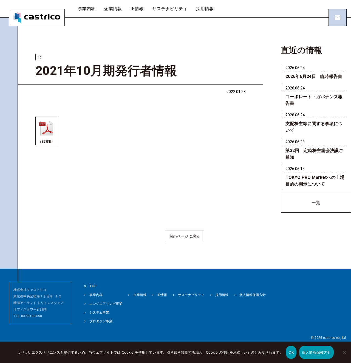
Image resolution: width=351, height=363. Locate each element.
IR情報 (137, 8)
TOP (92, 286)
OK (291, 352)
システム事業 (99, 312)
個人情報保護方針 (252, 295)
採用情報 (205, 8)
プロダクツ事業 (100, 321)
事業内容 (86, 8)
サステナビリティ (169, 8)
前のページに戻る (184, 236)
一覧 (316, 202)
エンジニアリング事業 (105, 304)
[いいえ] (344, 356)
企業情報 (113, 8)
